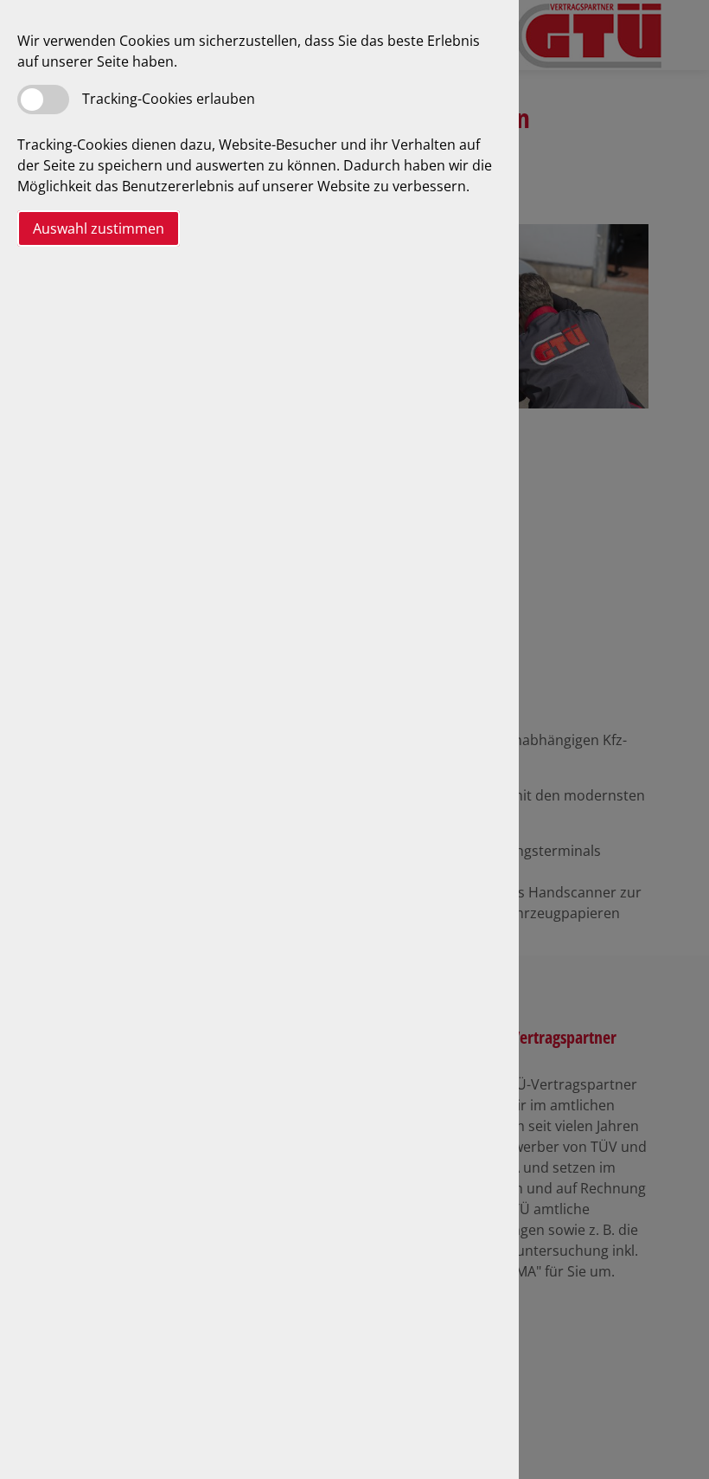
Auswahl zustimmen (98, 228)
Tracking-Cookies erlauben (168, 98)
